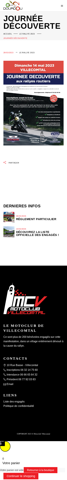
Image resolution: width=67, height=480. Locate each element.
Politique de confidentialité (18, 406)
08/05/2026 (21, 216)
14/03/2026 (21, 229)
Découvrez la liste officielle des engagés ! (37, 233)
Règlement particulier (36, 219)
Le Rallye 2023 (27, 34)
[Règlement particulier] (8, 217)
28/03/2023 (8, 53)
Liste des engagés (14, 401)
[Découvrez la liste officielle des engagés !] (8, 231)
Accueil (7, 34)
